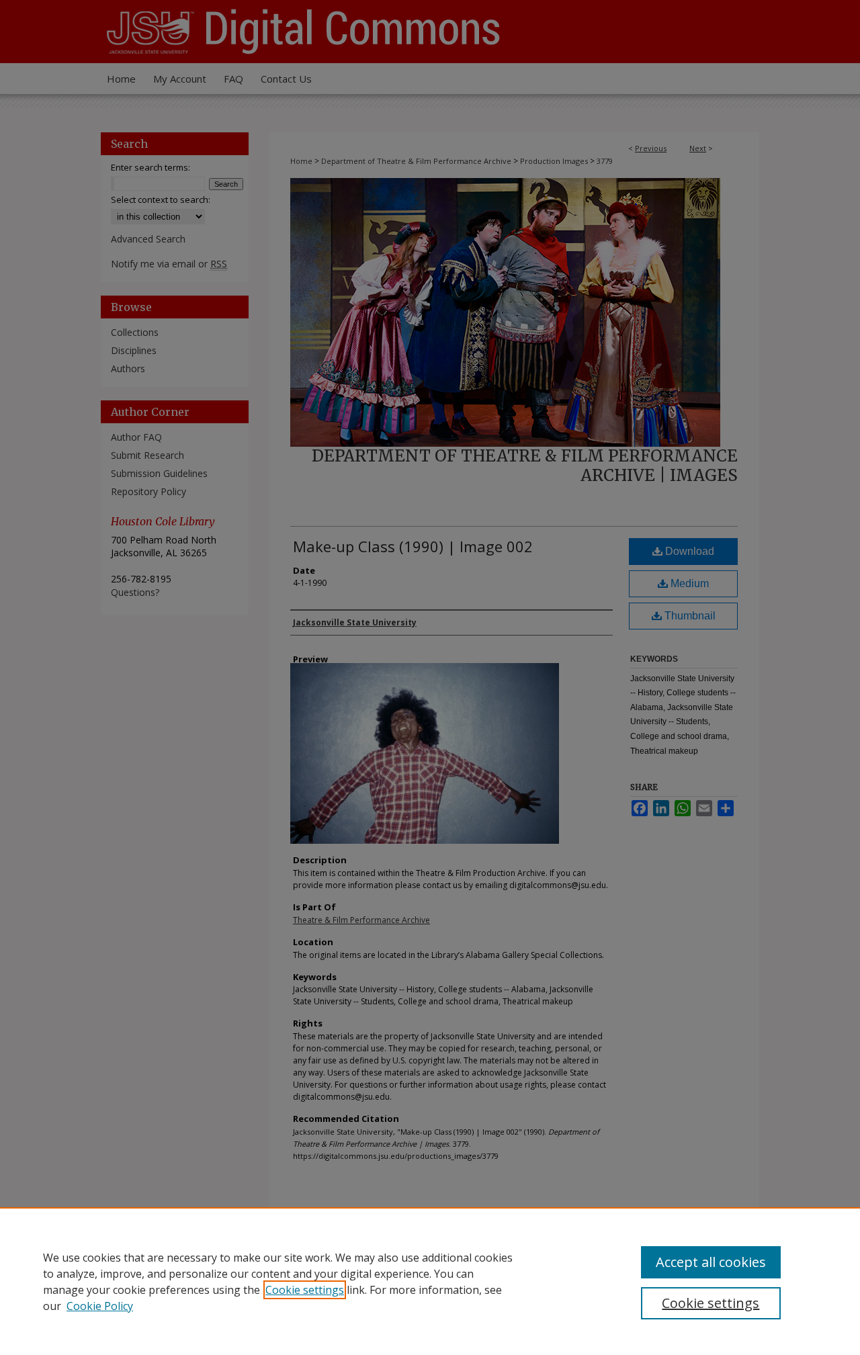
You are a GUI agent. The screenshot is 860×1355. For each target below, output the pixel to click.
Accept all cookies (711, 1262)
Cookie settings (304, 1289)
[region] (430, 1281)
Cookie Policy (100, 1306)
